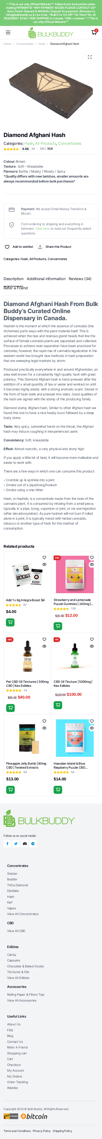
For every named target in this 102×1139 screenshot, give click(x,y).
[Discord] (24, 843)
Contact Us (15, 1042)
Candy (11, 955)
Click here (43, 228)
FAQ (10, 1030)
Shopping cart (17, 1053)
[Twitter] (16, 843)
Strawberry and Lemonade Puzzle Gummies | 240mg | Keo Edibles (72, 604)
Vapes (11, 908)
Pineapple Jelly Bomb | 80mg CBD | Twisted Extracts (26, 765)
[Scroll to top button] (94, 1117)
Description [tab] (13, 278)
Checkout (14, 1065)
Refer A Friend (17, 1047)
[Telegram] (33, 843)
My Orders (14, 1076)
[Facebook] (7, 843)
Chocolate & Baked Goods (25, 966)
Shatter (12, 873)
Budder (12, 879)
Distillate (13, 891)
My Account (15, 1070)
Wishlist (12, 1088)
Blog (10, 1036)
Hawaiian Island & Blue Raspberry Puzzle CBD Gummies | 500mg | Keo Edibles (70, 769)
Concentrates (24, 44)
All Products (45, 143)
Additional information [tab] (46, 278)
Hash (41, 44)
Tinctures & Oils (18, 972)
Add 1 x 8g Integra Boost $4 (25, 600)
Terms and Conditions (17, 1131)
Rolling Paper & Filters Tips (25, 994)
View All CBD (16, 931)
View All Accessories (22, 1000)
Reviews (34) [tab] (80, 278)
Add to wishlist (7, 246)
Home (7, 44)
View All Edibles (18, 978)
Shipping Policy (62, 1131)
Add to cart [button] (10, 622)
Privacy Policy (42, 1131)
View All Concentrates (22, 914)
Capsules (13, 960)
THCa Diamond (17, 885)
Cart (10, 1059)
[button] (90, 57)
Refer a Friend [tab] (16, 288)
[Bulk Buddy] (51, 32)
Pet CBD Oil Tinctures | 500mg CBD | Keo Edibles (27, 684)
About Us (13, 1024)
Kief (10, 902)
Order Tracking (17, 1082)
